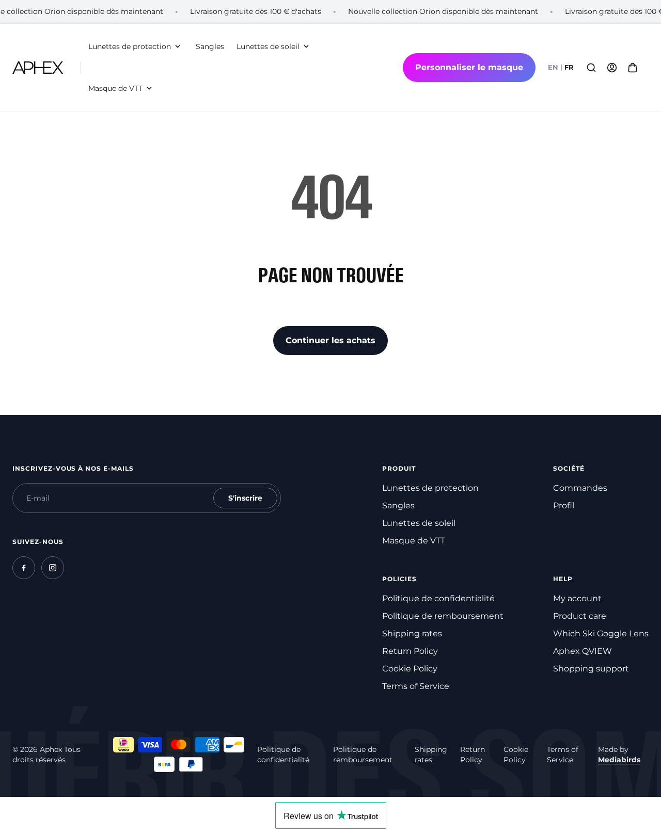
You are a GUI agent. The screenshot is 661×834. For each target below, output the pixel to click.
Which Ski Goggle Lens (601, 633)
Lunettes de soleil (418, 523)
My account (577, 598)
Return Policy (410, 651)
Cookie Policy (409, 668)
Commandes (580, 488)
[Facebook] (23, 567)
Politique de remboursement (442, 616)
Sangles (398, 505)
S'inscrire (245, 498)
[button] (135, 46)
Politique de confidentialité (438, 598)
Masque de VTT (413, 541)
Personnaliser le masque (469, 67)
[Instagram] (52, 567)
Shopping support (591, 668)
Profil (563, 505)
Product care (579, 616)
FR (569, 67)
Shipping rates (412, 633)
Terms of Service (415, 686)
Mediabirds (619, 759)
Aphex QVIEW (582, 651)
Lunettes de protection (430, 488)
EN (553, 67)
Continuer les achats (330, 340)
